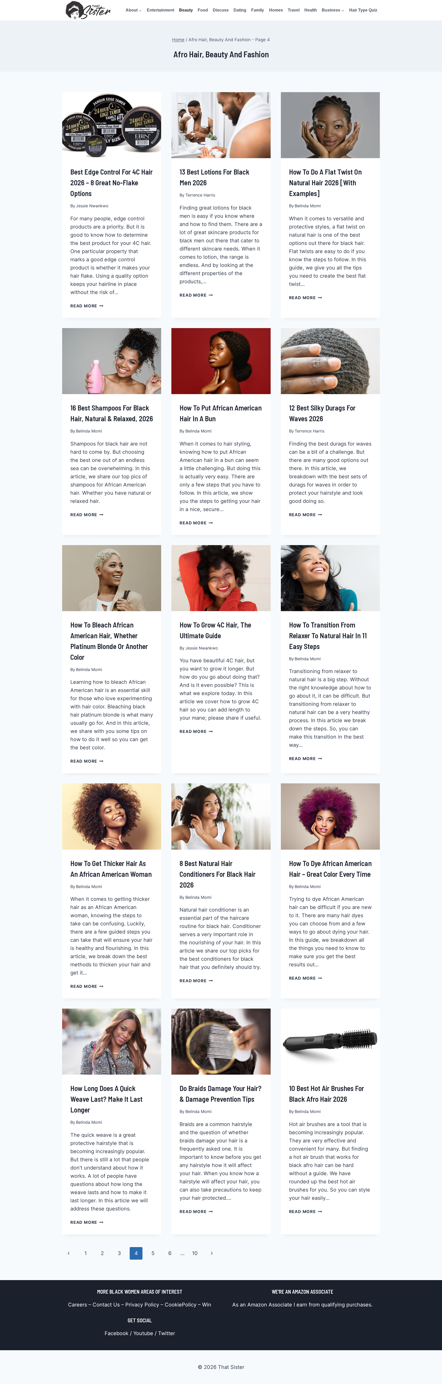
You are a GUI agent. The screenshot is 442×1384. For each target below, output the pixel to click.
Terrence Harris (200, 195)
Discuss (221, 10)
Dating (240, 10)
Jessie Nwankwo (92, 205)
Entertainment (160, 10)
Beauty (186, 10)
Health (310, 10)
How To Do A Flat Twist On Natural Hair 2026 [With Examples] (325, 182)
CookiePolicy (180, 1305)
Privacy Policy (142, 1305)
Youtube (143, 1333)
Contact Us (106, 1305)
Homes (276, 10)
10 (195, 1253)
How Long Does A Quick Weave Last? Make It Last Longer (106, 1099)
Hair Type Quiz (363, 10)
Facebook (116, 1333)
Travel (294, 10)
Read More (86, 305)
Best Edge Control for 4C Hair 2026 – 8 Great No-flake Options (111, 182)
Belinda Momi (308, 205)
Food (203, 10)
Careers (77, 1305)
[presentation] (111, 125)
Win (206, 1305)
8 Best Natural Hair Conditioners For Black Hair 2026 (218, 874)
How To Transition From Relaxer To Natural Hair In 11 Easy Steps (328, 635)
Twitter (166, 1333)
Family (257, 10)
